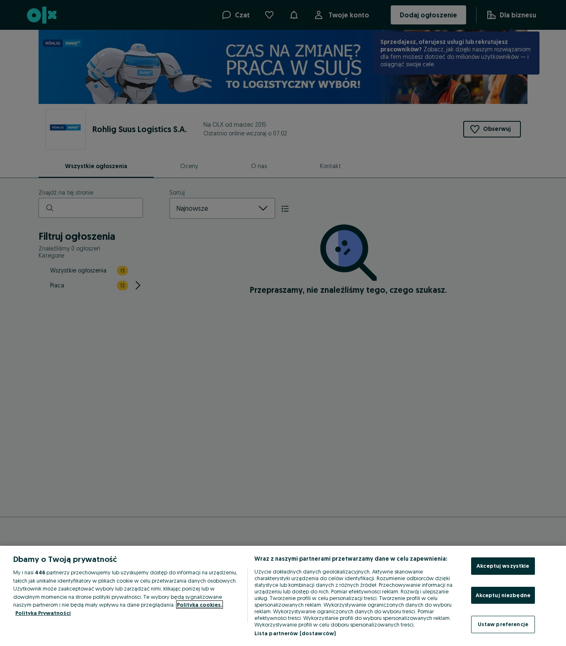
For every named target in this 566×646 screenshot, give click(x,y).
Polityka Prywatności (43, 613)
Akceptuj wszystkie (503, 565)
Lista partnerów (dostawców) (295, 633)
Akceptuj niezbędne (503, 595)
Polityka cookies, (199, 604)
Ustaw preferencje (503, 624)
